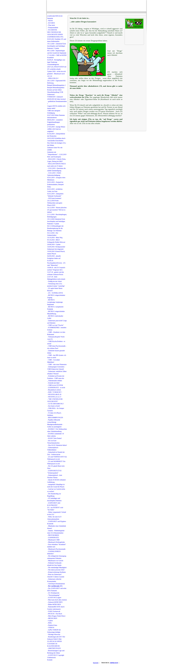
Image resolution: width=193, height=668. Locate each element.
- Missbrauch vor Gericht (55, 560)
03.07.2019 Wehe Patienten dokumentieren (56, 116)
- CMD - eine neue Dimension (57, 364)
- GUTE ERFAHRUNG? (55, 404)
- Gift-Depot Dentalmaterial (56, 584)
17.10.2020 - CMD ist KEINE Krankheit (57, 56)
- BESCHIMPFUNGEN (55, 417)
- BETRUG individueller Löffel (55, 317)
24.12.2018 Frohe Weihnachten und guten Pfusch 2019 (54, 203)
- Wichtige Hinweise (53, 634)
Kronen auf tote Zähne (54, 90)
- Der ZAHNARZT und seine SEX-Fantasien (56, 589)
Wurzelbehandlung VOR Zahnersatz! (55, 93)
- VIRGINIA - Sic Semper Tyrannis (55, 409)
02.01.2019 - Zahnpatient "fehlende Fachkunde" (55, 195)
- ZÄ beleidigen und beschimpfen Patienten (54, 499)
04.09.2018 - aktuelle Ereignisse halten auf (54, 257)
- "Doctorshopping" (53, 595)
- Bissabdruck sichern (54, 390)
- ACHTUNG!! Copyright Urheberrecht (55, 656)
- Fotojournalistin (52, 27)
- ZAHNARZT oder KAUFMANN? (53, 504)
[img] (96, 5)
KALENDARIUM (53, 646)
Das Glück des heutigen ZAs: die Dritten (56, 144)
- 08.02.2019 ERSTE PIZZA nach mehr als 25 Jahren (56, 165)
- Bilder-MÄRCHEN (54, 604)
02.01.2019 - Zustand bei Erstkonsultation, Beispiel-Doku (55, 184)
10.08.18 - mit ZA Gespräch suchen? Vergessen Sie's (56, 269)
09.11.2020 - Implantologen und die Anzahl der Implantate (56, 52)
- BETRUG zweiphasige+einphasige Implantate (55, 302)
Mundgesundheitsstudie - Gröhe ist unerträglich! (55, 426)
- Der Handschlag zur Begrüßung (54, 495)
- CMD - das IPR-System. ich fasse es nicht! (56, 356)
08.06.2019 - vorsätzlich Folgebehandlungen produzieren (55, 122)
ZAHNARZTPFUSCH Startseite (54, 17)
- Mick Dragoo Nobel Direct (56, 616)
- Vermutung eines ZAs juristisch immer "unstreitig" (56, 285)
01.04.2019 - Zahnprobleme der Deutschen (56, 135)
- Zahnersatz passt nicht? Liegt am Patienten (57, 322)
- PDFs (49, 623)
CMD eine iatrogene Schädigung (53, 112)
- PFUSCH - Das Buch (54, 614)
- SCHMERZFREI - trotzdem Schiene (56, 329)
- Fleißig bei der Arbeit (54, 281)
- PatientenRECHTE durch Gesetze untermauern (55, 608)
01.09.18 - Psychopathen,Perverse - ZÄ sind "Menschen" (56, 263)
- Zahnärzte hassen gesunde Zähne (56, 352)
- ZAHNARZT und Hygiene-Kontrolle (56, 523)
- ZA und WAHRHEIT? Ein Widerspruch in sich (56, 463)
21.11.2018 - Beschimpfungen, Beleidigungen (57, 216)
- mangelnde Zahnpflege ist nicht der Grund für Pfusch (56, 486)
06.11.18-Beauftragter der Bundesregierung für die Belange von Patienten (55, 228)
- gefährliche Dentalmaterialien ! (57, 103)
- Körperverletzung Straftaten (56, 572)
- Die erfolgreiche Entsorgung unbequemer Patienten (56, 557)
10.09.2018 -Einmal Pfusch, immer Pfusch (56, 253)
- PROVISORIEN (53, 535)
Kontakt (49, 660)
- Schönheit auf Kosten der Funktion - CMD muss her (55, 377)
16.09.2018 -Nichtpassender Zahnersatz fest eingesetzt (56, 248)
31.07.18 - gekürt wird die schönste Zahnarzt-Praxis (55, 273)
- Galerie (50, 620)
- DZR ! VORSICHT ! (54, 392)
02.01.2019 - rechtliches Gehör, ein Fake (55, 190)
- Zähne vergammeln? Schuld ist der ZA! (56, 513)
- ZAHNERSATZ (53, 537)
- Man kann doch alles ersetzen (57, 600)
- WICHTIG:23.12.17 (54, 397)
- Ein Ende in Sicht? (53, 406)
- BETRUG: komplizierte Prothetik (55, 308)
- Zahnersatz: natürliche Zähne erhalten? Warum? (57, 373)
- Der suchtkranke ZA (54, 586)
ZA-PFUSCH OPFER (54, 641)
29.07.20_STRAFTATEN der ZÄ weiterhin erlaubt (56, 68)
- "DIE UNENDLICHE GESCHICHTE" (55, 400)
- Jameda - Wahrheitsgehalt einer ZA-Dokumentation (55, 532)
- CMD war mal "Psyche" (55, 325)
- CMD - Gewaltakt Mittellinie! (53, 361)
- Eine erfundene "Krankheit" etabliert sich (56, 546)
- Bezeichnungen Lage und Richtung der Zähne (55, 652)
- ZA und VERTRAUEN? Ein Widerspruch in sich (57, 458)
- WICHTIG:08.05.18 (54, 394)
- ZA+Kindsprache (53, 593)
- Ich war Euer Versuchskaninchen (53, 442)
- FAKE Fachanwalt (53, 611)
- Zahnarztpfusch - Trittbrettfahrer (53, 449)
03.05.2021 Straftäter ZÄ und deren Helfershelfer (56, 40)
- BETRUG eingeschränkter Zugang (56, 296)
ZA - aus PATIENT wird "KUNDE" (55, 509)
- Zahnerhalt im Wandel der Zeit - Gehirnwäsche (56, 453)
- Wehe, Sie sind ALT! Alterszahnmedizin (54, 518)
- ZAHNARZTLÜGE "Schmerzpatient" (54, 472)
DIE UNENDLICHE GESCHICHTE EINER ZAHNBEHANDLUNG (55, 34)
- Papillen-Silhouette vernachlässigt (53, 421)
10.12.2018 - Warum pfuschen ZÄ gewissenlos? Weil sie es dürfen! (57, 210)
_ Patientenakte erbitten (54, 380)
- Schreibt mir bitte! (53, 383)
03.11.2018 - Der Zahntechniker (52, 234)
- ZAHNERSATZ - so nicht (56, 387)
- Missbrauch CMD (53, 540)
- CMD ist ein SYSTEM (55, 385)
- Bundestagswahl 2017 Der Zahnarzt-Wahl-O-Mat (56, 638)
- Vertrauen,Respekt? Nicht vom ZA (55, 338)
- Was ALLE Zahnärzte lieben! (57, 445)
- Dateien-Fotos (52, 625)
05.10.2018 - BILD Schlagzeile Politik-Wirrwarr (56, 241)
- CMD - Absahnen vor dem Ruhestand (56, 333)
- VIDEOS (50, 627)
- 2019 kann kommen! (54, 198)
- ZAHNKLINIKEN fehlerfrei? (54, 553)
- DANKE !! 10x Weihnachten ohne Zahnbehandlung (57, 430)
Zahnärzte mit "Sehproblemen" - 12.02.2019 (56, 153)
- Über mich (51, 25)
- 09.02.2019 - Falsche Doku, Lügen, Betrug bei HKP (56, 160)
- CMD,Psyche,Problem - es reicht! (56, 343)
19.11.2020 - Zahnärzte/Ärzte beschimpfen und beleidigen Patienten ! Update (56, 46)
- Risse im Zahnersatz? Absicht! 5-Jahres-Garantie (55, 576)
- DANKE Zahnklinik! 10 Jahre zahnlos (55, 435)
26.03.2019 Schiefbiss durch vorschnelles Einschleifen (56, 139)
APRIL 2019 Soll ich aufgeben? (54, 130)
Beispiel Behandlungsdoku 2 (56, 85)
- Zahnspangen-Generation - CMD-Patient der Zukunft (56, 368)
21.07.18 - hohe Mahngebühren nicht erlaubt (56, 278)
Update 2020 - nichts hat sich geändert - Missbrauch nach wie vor (56, 74)
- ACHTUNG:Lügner (54, 597)
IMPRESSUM (114, 662)
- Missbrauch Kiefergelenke (56, 542)
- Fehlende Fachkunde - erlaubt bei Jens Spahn (54, 564)
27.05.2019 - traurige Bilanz (56, 127)
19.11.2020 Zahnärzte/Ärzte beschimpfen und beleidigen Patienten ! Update (56, 221)
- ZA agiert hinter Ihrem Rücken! (54, 289)
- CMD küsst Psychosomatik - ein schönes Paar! (56, 347)
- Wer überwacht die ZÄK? (56, 570)
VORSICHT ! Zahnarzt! (55, 97)
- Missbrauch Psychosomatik (56, 549)
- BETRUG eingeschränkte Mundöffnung (56, 313)
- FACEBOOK (52, 30)
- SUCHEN (51, 23)
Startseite (95, 662)
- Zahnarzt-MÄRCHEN (55, 602)
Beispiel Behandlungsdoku (55, 87)
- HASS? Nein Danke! (54, 438)
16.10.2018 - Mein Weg (54, 237)
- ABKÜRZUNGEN (54, 648)
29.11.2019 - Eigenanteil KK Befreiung (56, 82)
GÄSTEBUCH (52, 644)
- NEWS (50, 20)
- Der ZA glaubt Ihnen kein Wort (56, 467)
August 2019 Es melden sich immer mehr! (56, 107)
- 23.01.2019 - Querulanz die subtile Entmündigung (56, 169)
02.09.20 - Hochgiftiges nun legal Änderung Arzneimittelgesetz (56, 62)
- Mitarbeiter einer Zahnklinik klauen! (56, 527)
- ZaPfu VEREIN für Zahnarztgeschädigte (54, 631)
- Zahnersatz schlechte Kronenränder (54, 580)
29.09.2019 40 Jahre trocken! (56, 99)
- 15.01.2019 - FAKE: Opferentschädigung (54, 174)
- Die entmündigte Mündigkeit (56, 567)
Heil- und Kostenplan (54, 157)
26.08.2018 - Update (53, 244)
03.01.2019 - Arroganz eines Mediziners (56, 179)
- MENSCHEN (52, 618)
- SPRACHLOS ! (53, 78)
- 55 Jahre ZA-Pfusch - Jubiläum (54, 414)
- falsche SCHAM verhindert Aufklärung (56, 481)
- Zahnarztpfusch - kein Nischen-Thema (54, 476)
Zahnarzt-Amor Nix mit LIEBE (54, 149)
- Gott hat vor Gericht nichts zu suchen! (56, 490)
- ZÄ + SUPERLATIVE (55, 293)
